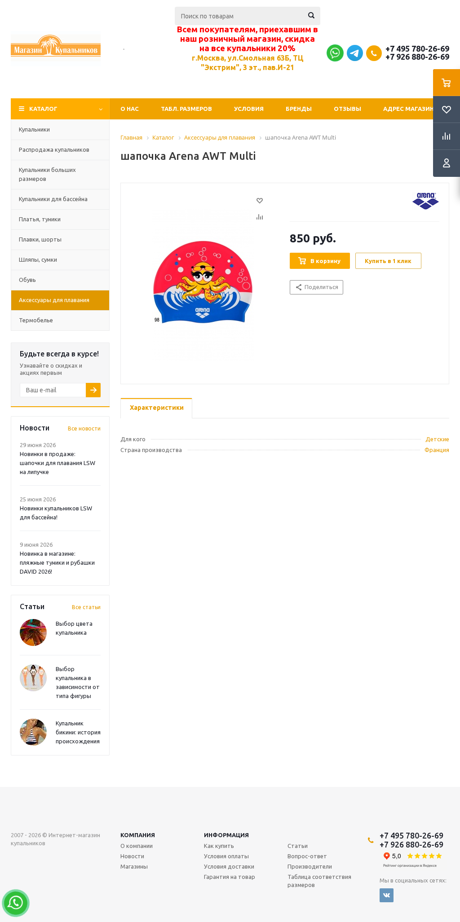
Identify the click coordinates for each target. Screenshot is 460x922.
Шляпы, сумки (38, 259)
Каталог (43, 108)
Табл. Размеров (186, 108)
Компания (137, 835)
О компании (136, 846)
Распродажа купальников (54, 149)
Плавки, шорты (40, 239)
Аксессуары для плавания (54, 300)
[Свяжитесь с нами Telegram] (355, 59)
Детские (437, 439)
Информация (226, 835)
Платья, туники (40, 219)
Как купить (219, 846)
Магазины (134, 866)
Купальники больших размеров (47, 174)
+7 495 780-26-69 (417, 48)
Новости (132, 856)
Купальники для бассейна (53, 199)
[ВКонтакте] (387, 895)
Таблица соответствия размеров (319, 881)
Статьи (298, 846)
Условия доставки (229, 866)
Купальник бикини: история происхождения (78, 732)
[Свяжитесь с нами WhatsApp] (334, 55)
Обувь (27, 280)
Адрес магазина (410, 108)
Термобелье (36, 320)
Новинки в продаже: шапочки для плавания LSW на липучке (57, 463)
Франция (437, 450)
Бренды (299, 108)
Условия (249, 108)
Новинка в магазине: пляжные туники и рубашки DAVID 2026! (57, 562)
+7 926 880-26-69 (417, 57)
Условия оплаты (226, 856)
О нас (129, 108)
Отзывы (347, 108)
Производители (310, 866)
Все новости (84, 428)
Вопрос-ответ (307, 856)
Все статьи (86, 607)
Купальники (34, 129)
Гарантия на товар (229, 877)
